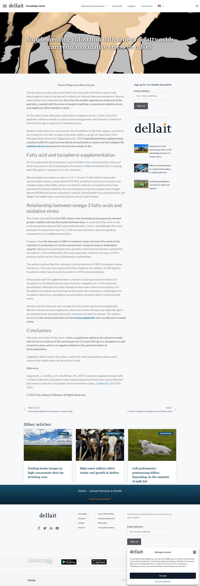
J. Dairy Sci (102, 383)
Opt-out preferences (163, 581)
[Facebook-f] (39, 528)
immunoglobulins (85, 317)
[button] (194, 552)
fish (89, 166)
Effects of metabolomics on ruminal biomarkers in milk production (160, 169)
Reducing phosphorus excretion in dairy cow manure (159, 185)
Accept (163, 575)
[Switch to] (160, 6)
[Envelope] (57, 528)
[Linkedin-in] (51, 528)
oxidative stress (35, 146)
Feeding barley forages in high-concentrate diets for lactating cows (46, 472)
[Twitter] (45, 528)
